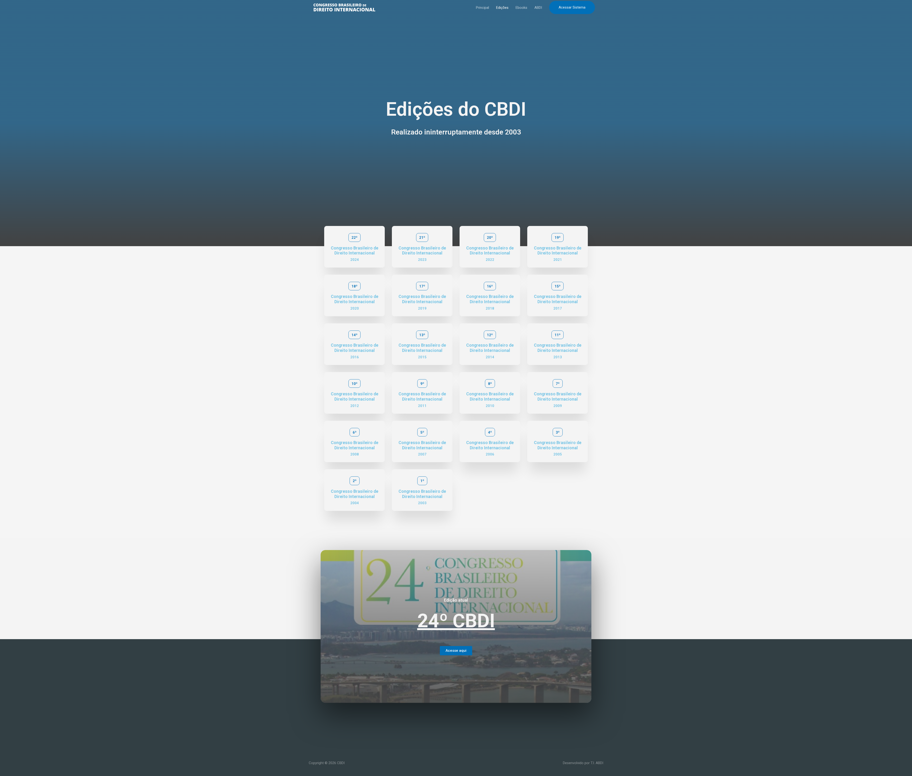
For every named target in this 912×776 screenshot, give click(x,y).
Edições (502, 7)
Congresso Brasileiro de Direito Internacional (354, 250)
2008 (354, 454)
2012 (354, 406)
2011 (422, 406)
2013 (557, 357)
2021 (557, 260)
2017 (557, 308)
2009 (557, 406)
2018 (490, 308)
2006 (490, 454)
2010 (490, 406)
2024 (354, 260)
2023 (422, 260)
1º (422, 481)
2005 (557, 454)
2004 (354, 503)
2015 (422, 357)
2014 (490, 357)
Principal (482, 7)
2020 (354, 308)
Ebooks (521, 7)
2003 (422, 503)
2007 (422, 454)
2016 (354, 357)
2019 (422, 308)
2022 (490, 260)
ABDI (538, 7)
